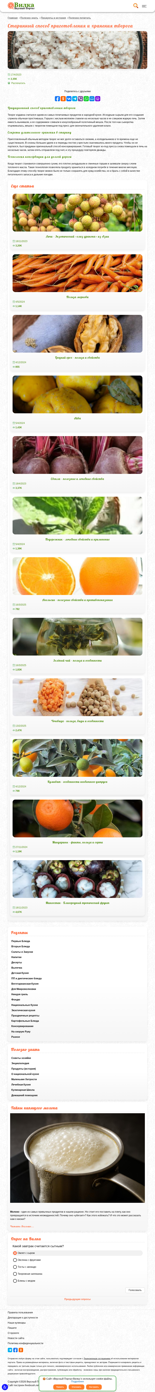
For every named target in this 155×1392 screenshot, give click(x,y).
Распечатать (18, 83)
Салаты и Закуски (22, 952)
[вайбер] (80, 98)
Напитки (16, 957)
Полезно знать (29, 18)
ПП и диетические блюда (26, 978)
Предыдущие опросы (77, 1299)
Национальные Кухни (24, 1005)
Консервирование (22, 1026)
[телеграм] (74, 98)
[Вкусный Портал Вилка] (21, 6)
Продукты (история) (23, 1068)
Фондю (15, 999)
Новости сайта (16, 1338)
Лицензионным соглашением (97, 1358)
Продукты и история (53, 18)
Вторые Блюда (20, 946)
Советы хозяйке (21, 1058)
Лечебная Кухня (21, 1084)
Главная (13, 18)
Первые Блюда (20, 941)
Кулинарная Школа (23, 1090)
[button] (5, 1387)
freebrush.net (32, 1385)
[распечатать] (97, 98)
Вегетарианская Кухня (24, 983)
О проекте (13, 1333)
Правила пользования (20, 1312)
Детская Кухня (20, 973)
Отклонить (76, 1387)
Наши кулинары (17, 1322)
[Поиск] (135, 6)
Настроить (94, 1387)
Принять (60, 1387)
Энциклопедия (20, 1063)
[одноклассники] (63, 98)
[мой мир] (92, 98)
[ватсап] (86, 98)
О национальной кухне (25, 1074)
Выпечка (16, 967)
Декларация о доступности (23, 1317)
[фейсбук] (57, 98)
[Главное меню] (143, 6)
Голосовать (135, 1290)
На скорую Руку (20, 1031)
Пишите (12, 1328)
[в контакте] (69, 98)
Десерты (16, 962)
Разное (15, 1037)
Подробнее (77, 1381)
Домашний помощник (24, 1095)
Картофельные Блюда (25, 1021)
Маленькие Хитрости (24, 1079)
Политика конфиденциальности (25, 1343)
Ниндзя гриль (19, 994)
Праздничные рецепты (25, 1015)
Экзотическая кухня (23, 1010)
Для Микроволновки (23, 989)
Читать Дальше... (22, 1226)
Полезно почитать (80, 18)
